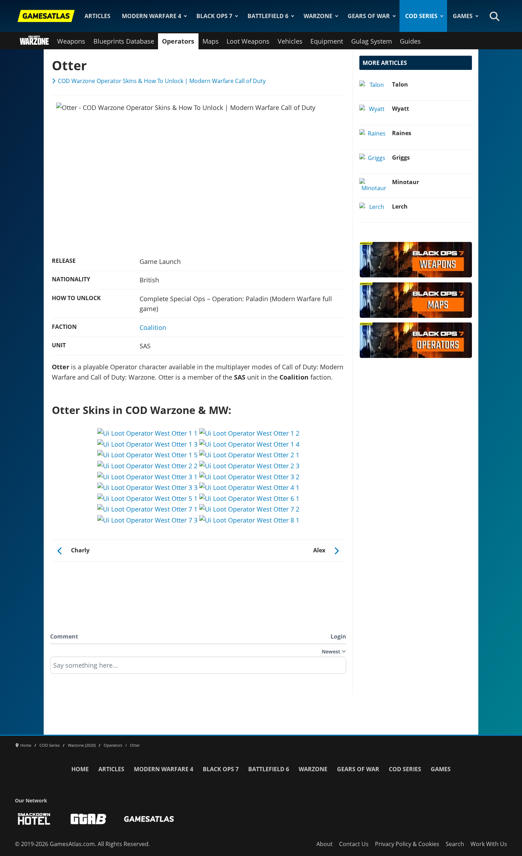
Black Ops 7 (214, 16)
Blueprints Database (123, 41)
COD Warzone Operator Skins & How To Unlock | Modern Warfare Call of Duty (162, 81)
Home (80, 769)
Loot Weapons (248, 41)
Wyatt (400, 108)
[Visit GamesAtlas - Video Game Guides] (149, 819)
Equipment (326, 41)
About (324, 844)
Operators (178, 41)
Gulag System (371, 41)
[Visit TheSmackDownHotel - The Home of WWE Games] (34, 819)
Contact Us (354, 844)
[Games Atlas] (46, 16)
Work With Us (489, 844)
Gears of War (369, 16)
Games (463, 16)
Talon (400, 84)
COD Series (421, 16)
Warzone (318, 16)
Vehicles (290, 41)
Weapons (71, 41)
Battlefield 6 (268, 16)
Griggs (401, 157)
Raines (401, 133)
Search (455, 844)
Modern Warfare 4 (151, 16)
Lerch (400, 206)
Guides (410, 41)
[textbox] (198, 667)
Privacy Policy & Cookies (407, 844)
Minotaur (405, 182)
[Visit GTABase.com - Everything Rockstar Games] (88, 819)
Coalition (153, 327)
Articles (97, 16)
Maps (210, 41)
